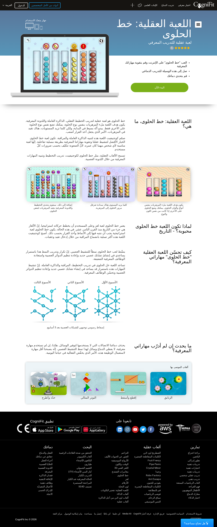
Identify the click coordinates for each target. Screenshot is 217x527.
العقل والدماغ (46, 452)
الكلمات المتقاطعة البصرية (148, 486)
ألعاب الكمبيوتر (84, 456)
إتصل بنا (98, 513)
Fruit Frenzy (154, 460)
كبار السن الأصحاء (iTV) (80, 471)
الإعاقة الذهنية (46, 479)
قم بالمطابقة (154, 490)
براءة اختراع (194, 452)
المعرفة (49, 471)
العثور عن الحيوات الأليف (116, 456)
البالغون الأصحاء (84, 460)
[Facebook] (150, 429)
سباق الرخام (155, 497)
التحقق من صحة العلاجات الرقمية (75, 452)
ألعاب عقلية (122, 501)
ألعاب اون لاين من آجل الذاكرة (113, 497)
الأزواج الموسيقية (119, 460)
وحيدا (158, 471)
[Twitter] (142, 429)
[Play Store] (68, 429)
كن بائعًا (107, 513)
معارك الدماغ (193, 494)
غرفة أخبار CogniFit (142, 513)
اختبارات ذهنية (193, 468)
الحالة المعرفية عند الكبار (79, 479)
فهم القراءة (194, 486)
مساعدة (88, 513)
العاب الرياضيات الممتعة (188, 482)
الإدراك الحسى (45, 490)
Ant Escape (154, 479)
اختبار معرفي (184, 5)
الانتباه (50, 494)
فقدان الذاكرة (46, 475)
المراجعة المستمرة (82, 482)
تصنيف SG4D (85, 486)
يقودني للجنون (154, 482)
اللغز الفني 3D (121, 468)
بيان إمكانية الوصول (73, 513)
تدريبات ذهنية (193, 464)
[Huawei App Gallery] (94, 429)
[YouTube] (135, 429)
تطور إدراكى (194, 460)
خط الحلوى (122, 475)
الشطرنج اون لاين (152, 452)
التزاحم (124, 452)
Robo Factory (153, 475)
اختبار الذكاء (194, 497)
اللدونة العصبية (45, 468)
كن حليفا (116, 513)
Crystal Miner (153, 468)
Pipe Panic (155, 464)
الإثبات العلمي (150, 5)
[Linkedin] (119, 429)
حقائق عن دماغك (44, 456)
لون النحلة (123, 486)
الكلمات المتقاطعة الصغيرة (147, 456)
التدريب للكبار (85, 475)
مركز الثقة (57, 513)
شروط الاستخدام (194, 513)
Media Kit (126, 513)
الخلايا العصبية (46, 464)
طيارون (88, 464)
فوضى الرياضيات (152, 494)
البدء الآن (160, 87)
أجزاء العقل (47, 460)
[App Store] (43, 429)
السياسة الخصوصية (175, 513)
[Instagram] (127, 429)
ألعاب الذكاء (122, 494)
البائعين (196, 456)
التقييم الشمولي (84, 468)
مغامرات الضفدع (120, 471)
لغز (126, 479)
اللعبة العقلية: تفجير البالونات (114, 490)
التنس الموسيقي (153, 501)
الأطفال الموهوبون (191, 490)
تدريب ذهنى (194, 479)
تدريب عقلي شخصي (190, 475)
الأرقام (125, 482)
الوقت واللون (121, 464)
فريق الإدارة (158, 513)
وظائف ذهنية (46, 482)
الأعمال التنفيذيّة (45, 486)
